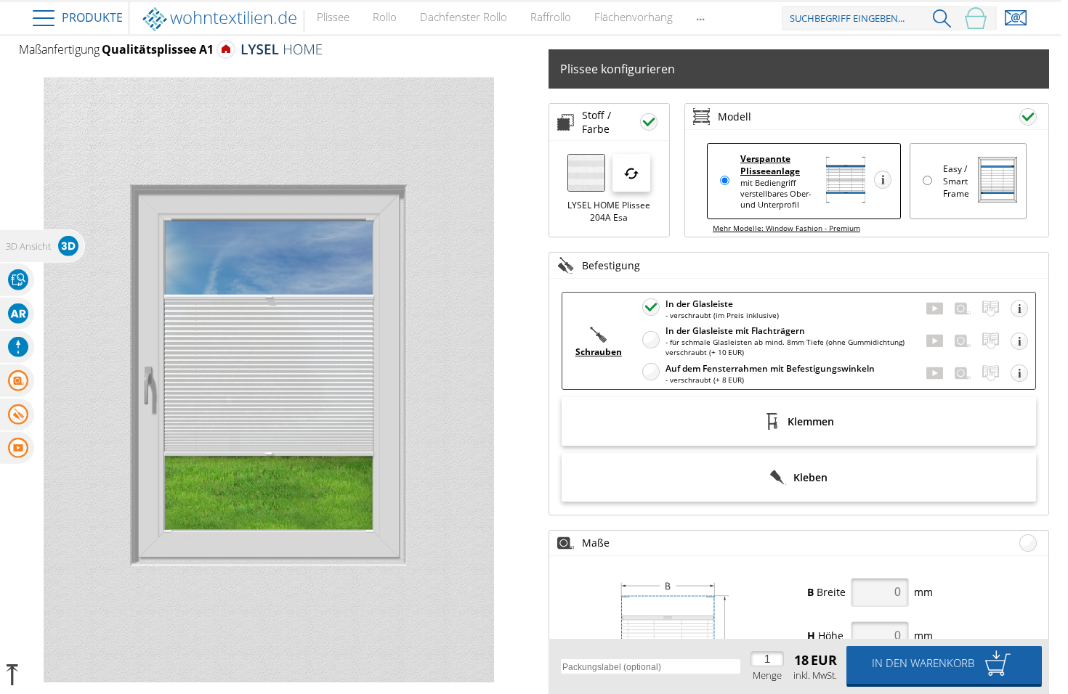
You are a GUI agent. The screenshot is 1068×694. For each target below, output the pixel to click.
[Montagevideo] (934, 309)
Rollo (385, 16)
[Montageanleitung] (990, 309)
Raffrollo (550, 16)
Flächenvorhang (633, 16)
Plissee (333, 16)
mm (870, 592)
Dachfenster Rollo (463, 16)
